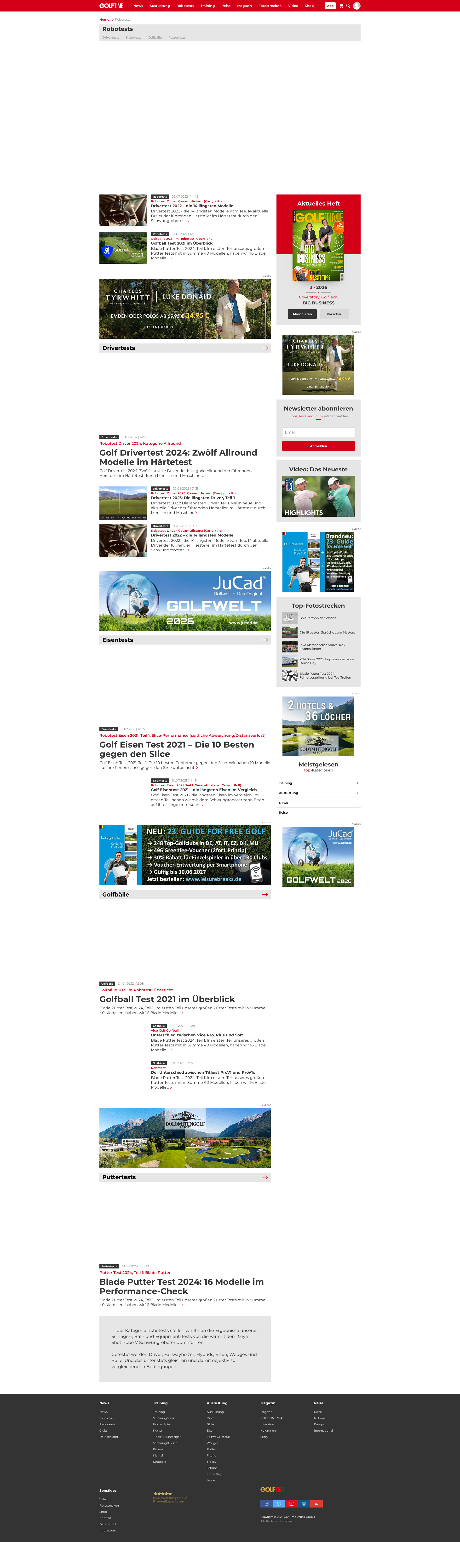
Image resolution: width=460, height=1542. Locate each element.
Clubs (103, 1430)
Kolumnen (268, 1430)
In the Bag (214, 1474)
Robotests (185, 6)
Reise (226, 6)
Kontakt (105, 1518)
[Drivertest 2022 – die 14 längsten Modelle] (123, 540)
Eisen (210, 1430)
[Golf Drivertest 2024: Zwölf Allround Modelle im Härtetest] (185, 394)
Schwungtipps (163, 1418)
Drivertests (110, 37)
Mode (211, 1480)
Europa (319, 1424)
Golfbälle (155, 37)
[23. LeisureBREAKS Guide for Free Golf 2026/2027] (185, 855)
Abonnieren (302, 314)
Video (293, 6)
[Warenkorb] (341, 6)
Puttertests (176, 37)
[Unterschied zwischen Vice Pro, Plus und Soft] (123, 1040)
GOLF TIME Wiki (271, 1418)
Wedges (212, 1443)
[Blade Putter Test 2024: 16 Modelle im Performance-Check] (185, 1224)
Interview (267, 1424)
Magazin (244, 6)
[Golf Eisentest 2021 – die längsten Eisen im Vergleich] (123, 795)
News (138, 6)
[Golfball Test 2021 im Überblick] (185, 941)
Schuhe (212, 1468)
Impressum (107, 1530)
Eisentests (133, 37)
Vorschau (334, 314)
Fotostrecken (270, 6)
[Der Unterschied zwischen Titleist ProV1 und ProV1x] (123, 1078)
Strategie (159, 1461)
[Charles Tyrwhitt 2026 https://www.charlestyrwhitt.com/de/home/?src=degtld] (185, 309)
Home (104, 19)
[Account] (357, 8)
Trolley (211, 1461)
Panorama (107, 1424)
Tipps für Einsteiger (167, 1437)
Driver (211, 1418)
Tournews (106, 1418)
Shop (309, 6)
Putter (211, 1449)
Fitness (158, 1449)
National (320, 1418)
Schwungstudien (165, 1443)
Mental (158, 1455)
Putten (158, 1430)
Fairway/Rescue (218, 1437)
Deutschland (108, 1437)
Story (264, 1437)
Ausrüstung (160, 6)
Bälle (210, 1424)
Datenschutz (108, 1524)
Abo (330, 6)
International (323, 1430)
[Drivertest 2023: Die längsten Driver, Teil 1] (123, 503)
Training (208, 6)
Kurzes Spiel (161, 1424)
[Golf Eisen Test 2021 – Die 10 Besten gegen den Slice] (185, 686)
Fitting (211, 1455)
